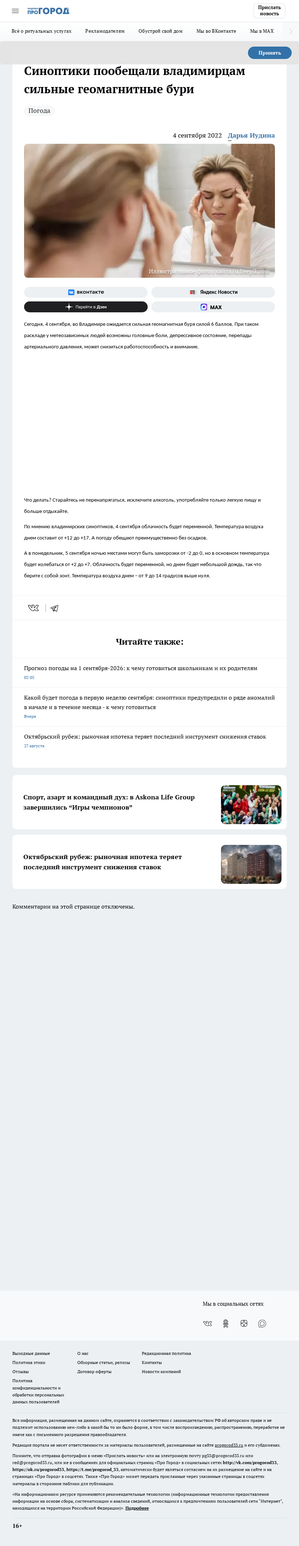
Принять (270, 53)
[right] (291, 31)
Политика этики (28, 1362)
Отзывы (20, 1371)
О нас (83, 1353)
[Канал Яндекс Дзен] (86, 306)
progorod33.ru (229, 1445)
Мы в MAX (262, 31)
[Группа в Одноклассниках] (226, 1323)
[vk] (34, 608)
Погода (39, 110)
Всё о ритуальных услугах (41, 31)
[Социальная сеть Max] (213, 306)
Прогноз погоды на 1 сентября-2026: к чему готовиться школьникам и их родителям (140, 672)
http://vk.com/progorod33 (250, 1462)
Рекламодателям (105, 31)
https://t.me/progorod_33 (92, 1469)
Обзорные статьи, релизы (103, 1362)
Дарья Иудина (251, 135)
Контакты (152, 1362)
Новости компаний (161, 1371)
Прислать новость (269, 10)
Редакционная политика (166, 1353)
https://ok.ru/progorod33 (38, 1469)
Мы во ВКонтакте (216, 31)
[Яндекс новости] (213, 292)
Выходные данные (31, 1353)
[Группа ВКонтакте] (86, 292)
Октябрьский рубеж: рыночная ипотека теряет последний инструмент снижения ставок (145, 740)
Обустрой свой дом (161, 31)
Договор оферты (94, 1371)
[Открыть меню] (15, 11)
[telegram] (57, 608)
